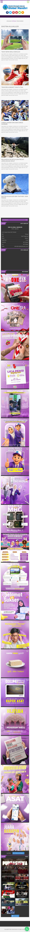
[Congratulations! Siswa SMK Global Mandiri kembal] (15, 779)
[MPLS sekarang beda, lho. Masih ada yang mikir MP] (15, 432)
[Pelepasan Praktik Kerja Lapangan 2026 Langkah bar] (15, 403)
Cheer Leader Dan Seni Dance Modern (12, 123)
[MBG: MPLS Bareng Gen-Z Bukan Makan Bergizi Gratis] (15, 519)
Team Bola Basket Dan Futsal (12, 87)
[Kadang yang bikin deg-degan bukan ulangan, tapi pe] (15, 634)
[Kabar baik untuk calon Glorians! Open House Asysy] (15, 750)
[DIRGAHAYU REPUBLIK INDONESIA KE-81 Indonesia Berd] (15, 317)
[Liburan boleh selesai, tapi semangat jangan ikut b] (15, 490)
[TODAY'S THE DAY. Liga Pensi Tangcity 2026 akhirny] (15, 374)
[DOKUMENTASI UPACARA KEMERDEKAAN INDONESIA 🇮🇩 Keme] (15, 288)
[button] (27, 929)
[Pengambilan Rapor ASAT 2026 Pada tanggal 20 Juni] (15, 692)
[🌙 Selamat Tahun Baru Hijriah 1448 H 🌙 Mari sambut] (15, 721)
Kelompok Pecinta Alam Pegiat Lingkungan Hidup (12, 160)
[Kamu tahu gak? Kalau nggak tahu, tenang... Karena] (15, 663)
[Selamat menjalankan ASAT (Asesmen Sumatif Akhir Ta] (15, 808)
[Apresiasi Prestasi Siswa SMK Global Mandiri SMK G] (15, 605)
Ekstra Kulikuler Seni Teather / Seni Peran (14, 197)
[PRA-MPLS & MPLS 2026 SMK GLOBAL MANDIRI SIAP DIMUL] (15, 461)
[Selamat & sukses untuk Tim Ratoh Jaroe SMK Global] (15, 837)
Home (14, 21)
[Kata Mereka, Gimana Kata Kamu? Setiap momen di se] (15, 577)
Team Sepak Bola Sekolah (10, 52)
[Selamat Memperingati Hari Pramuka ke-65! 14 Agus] (15, 346)
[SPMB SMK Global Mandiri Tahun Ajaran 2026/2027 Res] (15, 548)
